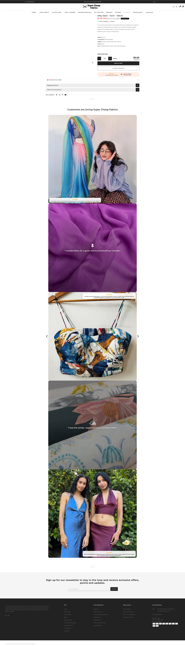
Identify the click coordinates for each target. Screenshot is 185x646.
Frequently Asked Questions (101, 614)
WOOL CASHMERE (70, 12)
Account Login (68, 620)
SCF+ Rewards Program (70, 622)
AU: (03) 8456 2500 (30, 1)
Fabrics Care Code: (102, 54)
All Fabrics (66, 631)
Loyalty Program (98, 625)
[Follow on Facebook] (6, 616)
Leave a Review (127, 609)
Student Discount (68, 625)
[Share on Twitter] (59, 95)
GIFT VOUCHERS (98, 12)
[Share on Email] (65, 95)
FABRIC (34, 12)
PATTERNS (118, 12)
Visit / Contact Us (98, 611)
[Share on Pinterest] (62, 94)
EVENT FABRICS (44, 12)
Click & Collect (67, 614)
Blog (65, 617)
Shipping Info (97, 620)
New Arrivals (67, 611)
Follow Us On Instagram (129, 614)
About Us (96, 609)
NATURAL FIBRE (56, 12)
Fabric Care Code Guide (100, 622)
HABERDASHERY (138, 12)
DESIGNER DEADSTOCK (84, 12)
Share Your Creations (128, 617)
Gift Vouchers (67, 628)
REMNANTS (109, 12)
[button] (92, 80)
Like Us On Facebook (128, 611)
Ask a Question (50, 94)
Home (65, 609)
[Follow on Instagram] (8, 616)
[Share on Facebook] (56, 95)
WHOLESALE (149, 12)
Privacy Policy (97, 617)
